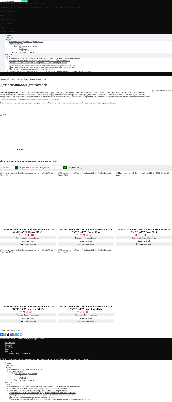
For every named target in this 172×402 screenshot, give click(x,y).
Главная (8, 35)
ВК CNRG (9, 347)
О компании (10, 37)
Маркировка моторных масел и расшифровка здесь (38, 99)
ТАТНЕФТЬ (24, 50)
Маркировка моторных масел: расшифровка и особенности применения (38, 63)
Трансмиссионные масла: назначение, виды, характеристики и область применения (42, 65)
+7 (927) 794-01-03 (7, 11)
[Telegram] (21, 334)
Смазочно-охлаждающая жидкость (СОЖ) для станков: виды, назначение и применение (44, 59)
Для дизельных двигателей (25, 52)
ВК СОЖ (8, 345)
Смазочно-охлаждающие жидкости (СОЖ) (26, 42)
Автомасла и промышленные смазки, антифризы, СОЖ (22, 3)
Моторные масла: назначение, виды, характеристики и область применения (39, 61)
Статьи (7, 56)
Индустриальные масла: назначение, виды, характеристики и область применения (42, 67)
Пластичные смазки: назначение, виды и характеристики (32, 69)
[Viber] (11, 334)
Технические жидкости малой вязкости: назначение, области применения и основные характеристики (50, 71)
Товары (8, 40)
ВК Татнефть (10, 343)
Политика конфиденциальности (17, 353)
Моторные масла (16, 44)
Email (7, 349)
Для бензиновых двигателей (25, 46)
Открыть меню (6, 75)
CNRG (21, 48)
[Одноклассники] (4, 334)
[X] (8, 334)
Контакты (9, 54)
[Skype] (17, 334)
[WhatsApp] (14, 334)
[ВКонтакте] (1, 334)
